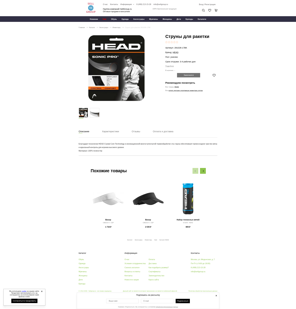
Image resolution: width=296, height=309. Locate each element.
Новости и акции (132, 280)
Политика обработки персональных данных (202, 291)
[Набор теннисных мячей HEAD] (188, 200)
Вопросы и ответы (132, 272)
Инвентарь (117, 27)
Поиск (203, 10)
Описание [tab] (84, 131)
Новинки (94, 19)
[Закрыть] (42, 291)
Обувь (114, 19)
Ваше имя (113, 301)
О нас (105, 4)
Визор (108, 220)
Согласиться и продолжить (24, 301)
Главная (82, 27)
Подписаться (182, 301)
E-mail (146, 301)
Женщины (167, 19)
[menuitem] (94, 19)
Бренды (189, 19)
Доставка (153, 263)
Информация (131, 253)
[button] (195, 171)
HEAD (175, 52)
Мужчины (153, 19)
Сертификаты (154, 272)
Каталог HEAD (164, 240)
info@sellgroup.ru (160, 4)
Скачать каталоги (132, 268)
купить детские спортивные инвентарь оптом (186, 90)
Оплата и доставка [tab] (163, 131)
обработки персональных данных (167, 307)
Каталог (92, 27)
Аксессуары (139, 19)
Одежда (125, 19)
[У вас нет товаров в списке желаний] (209, 10)
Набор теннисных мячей (188, 220)
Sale (104, 19)
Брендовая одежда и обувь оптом (91, 8)
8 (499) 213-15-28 (143, 4)
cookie (24, 291)
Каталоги (202, 19)
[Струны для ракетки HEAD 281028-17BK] (116, 68)
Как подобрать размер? (159, 268)
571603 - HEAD (188, 223)
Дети (179, 19)
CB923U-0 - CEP (108, 223)
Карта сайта (154, 280)
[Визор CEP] (108, 200)
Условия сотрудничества (135, 263)
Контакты (114, 4)
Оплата (152, 259)
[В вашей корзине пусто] (216, 10)
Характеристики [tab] (110, 131)
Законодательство (156, 276)
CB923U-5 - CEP (148, 223)
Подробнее (169, 66)
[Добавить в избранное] (214, 75)
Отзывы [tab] (136, 131)
